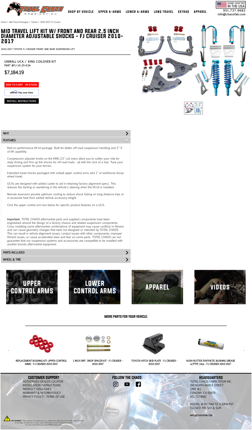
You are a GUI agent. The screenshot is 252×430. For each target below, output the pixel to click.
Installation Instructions (42, 385)
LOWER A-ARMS (137, 11)
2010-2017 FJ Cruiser (50, 22)
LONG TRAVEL (163, 11)
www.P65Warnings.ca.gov (53, 425)
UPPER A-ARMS (109, 11)
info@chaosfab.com (232, 14)
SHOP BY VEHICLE (81, 11)
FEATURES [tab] (9, 140)
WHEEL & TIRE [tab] (12, 259)
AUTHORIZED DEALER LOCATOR (43, 381)
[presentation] (8, 350)
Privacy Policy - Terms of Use (44, 396)
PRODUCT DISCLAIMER (37, 389)
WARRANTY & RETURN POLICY (42, 393)
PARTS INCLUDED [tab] (14, 252)
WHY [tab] (6, 133)
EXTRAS (183, 11)
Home (3, 22)
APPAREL (200, 11)
